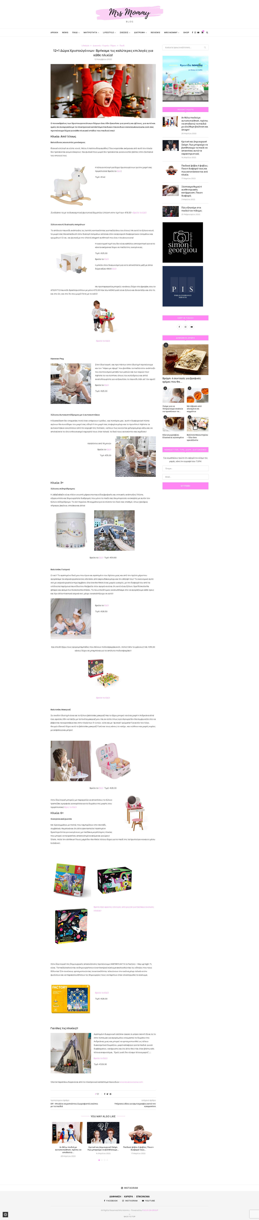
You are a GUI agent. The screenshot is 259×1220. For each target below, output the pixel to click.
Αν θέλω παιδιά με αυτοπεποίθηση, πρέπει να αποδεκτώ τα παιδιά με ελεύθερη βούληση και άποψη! (194, 123)
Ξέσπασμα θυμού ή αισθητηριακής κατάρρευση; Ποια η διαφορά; (192, 191)
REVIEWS (155, 32)
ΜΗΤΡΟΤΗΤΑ (90, 32)
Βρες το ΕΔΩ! (70, 807)
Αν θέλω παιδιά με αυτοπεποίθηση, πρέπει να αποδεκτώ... (68, 1150)
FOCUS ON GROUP (150, 1210)
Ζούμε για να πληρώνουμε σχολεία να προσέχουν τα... (173, 409)
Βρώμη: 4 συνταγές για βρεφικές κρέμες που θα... (182, 380)
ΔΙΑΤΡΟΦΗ (139, 32)
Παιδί (122, 46)
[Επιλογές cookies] (5, 1214)
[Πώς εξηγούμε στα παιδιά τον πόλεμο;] (171, 211)
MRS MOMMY (170, 32)
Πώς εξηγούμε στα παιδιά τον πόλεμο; (191, 209)
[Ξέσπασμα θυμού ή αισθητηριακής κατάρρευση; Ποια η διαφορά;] (171, 190)
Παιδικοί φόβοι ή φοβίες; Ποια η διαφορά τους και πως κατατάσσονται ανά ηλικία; (194, 170)
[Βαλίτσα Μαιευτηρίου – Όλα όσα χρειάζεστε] (197, 424)
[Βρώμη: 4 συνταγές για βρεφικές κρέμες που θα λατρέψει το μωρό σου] (185, 359)
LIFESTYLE (108, 32)
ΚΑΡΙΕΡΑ (128, 1196)
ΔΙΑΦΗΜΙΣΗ (115, 1196)
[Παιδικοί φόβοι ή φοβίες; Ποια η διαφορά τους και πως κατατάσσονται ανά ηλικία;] (138, 1133)
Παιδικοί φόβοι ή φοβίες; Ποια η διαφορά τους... (138, 1148)
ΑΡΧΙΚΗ (54, 32)
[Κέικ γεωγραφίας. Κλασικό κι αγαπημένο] (173, 424)
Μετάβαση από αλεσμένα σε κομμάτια (194, 409)
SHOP (186, 32)
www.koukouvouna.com (131, 1082)
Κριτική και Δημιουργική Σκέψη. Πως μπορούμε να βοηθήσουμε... (103, 1148)
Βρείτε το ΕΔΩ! (103, 340)
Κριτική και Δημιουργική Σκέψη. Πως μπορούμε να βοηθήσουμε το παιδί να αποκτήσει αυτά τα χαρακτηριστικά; (194, 147)
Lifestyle (85, 46)
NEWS (65, 32)
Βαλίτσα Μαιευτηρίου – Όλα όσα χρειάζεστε (197, 437)
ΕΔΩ (119, 171)
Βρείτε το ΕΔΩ (139, 212)
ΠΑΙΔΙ (75, 32)
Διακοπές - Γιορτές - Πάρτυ (104, 46)
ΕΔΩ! (106, 259)
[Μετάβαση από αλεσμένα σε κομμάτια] (197, 395)
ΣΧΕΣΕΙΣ (124, 32)
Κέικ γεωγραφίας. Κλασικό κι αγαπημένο (173, 436)
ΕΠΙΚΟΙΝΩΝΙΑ (143, 1196)
